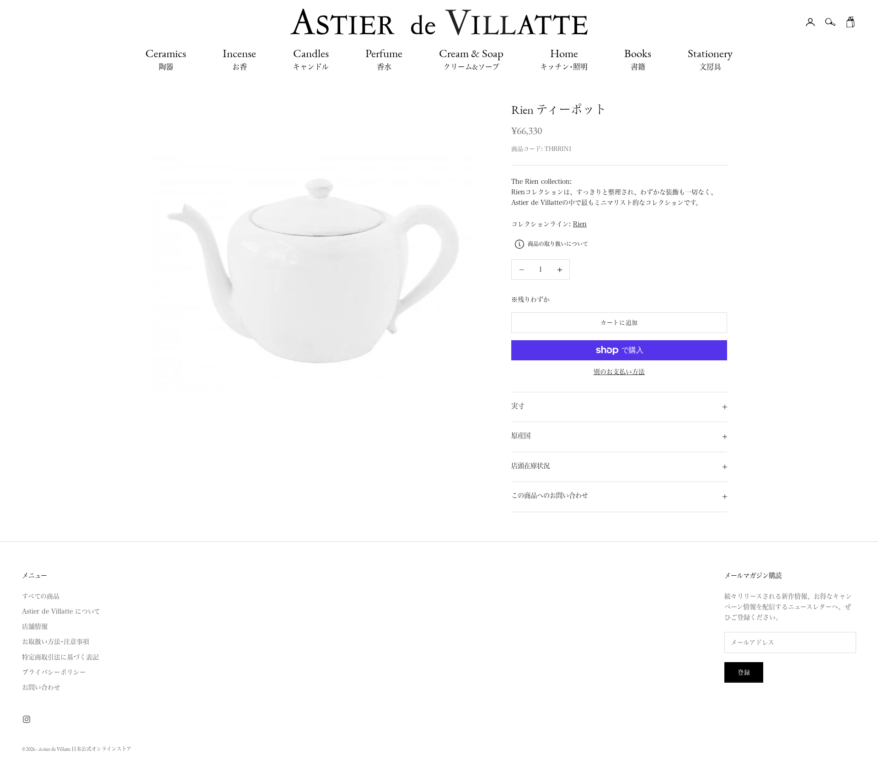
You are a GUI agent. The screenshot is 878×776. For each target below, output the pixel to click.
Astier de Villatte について (61, 611)
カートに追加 (619, 323)
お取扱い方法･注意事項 (55, 641)
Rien (580, 224)
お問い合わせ (41, 687)
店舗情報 (35, 626)
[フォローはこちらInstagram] (26, 719)
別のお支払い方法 (619, 372)
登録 (744, 672)
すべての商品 (40, 596)
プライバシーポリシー (54, 672)
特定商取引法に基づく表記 (60, 657)
